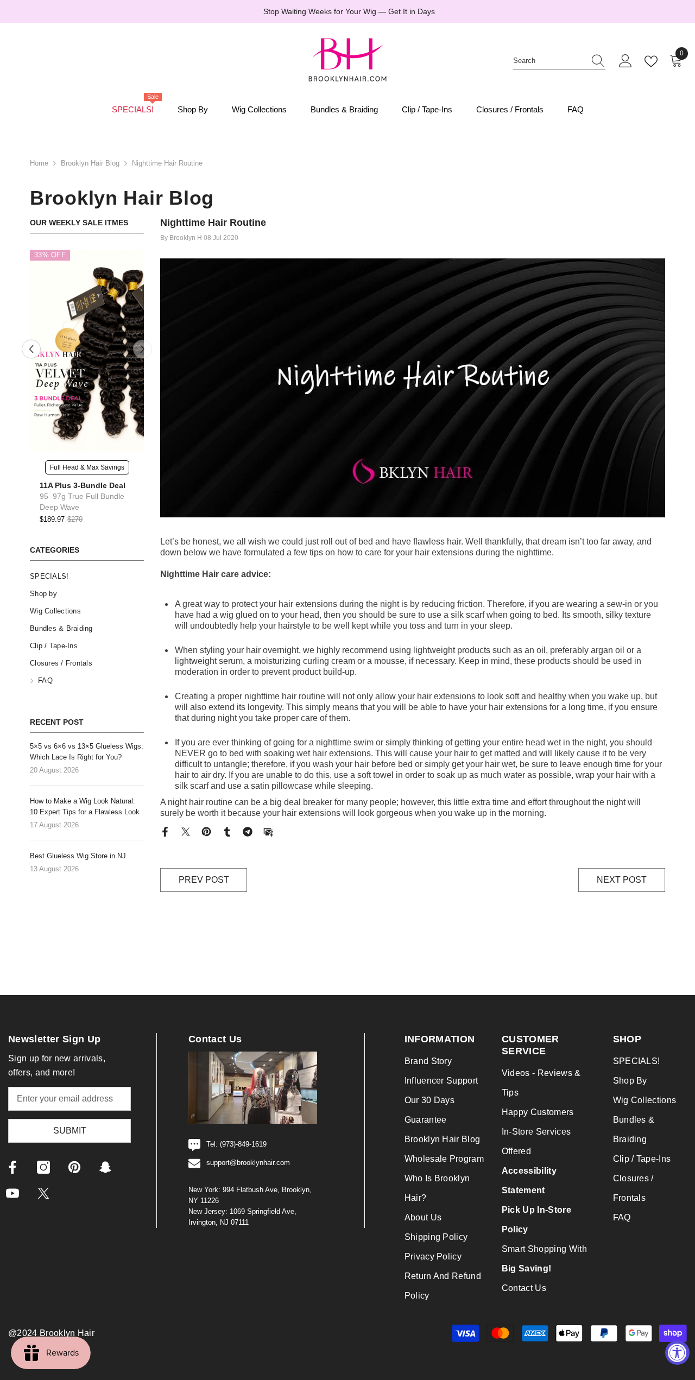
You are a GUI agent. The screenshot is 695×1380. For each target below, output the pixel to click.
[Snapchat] (105, 1167)
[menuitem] (87, 576)
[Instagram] (43, 1167)
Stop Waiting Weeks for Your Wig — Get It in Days (349, 11)
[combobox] (549, 61)
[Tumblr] (227, 831)
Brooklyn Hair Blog (90, 163)
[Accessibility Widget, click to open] (677, 1352)
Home (39, 163)
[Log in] (625, 61)
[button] (31, 349)
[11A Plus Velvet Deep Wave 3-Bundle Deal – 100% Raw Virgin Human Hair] (87, 351)
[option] (347, 11)
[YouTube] (12, 1193)
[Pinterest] (206, 831)
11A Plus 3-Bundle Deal (82, 485)
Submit (69, 1130)
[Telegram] (247, 831)
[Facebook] (165, 831)
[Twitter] (186, 831)
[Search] (559, 61)
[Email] (268, 831)
